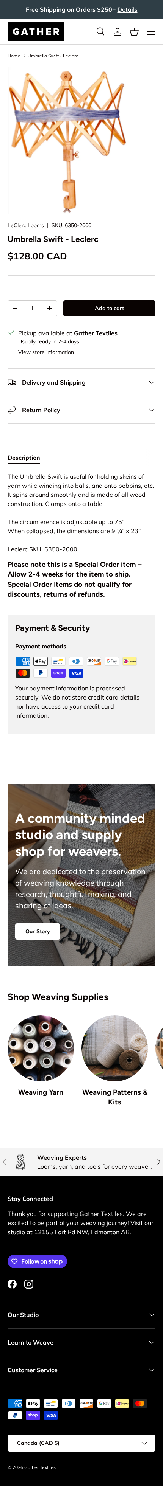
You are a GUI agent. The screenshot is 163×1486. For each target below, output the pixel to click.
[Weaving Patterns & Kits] (115, 1048)
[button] (134, 31)
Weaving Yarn (40, 1092)
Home (14, 56)
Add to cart (109, 308)
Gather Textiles (40, 1467)
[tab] (24, 457)
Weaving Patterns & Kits (114, 1097)
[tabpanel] (81, 537)
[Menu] (151, 31)
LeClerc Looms (26, 225)
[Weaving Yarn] (41, 1048)
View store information (46, 352)
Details (128, 9)
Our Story (37, 931)
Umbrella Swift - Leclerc (53, 56)
